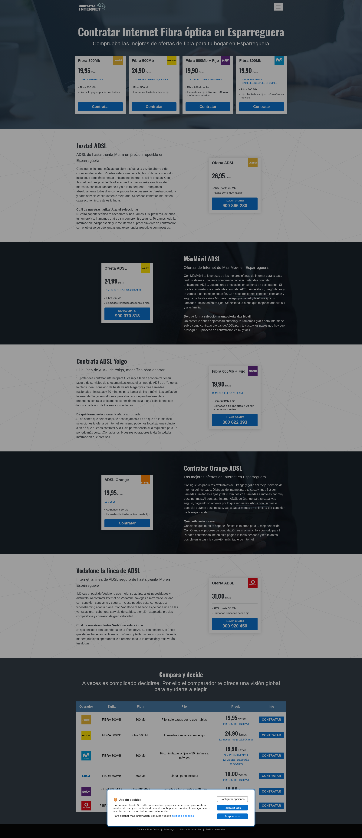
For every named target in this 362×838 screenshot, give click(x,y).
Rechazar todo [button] (232, 807)
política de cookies (183, 815)
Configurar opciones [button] (232, 799)
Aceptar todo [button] (232, 816)
